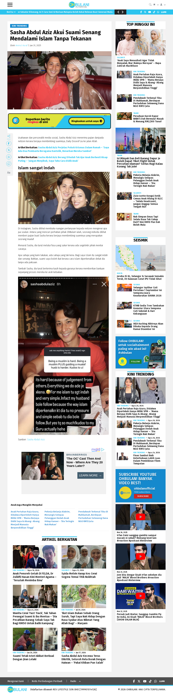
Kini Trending (19, 26)
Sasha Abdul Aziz (36, 439)
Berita (119, 273)
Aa (8, 172)
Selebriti (65, 570)
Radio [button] (73, 681)
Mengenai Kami (15, 681)
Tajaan (136, 113)
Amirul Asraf (22, 45)
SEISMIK (136, 285)
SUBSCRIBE (143, 496)
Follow (135, 361)
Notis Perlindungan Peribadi (47, 681)
